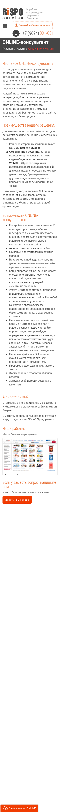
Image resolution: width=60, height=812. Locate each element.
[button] (19, 808)
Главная (7, 48)
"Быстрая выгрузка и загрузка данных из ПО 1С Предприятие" (29, 417)
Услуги (20, 48)
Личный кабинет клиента (34, 25)
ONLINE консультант (41, 48)
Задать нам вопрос (17, 499)
